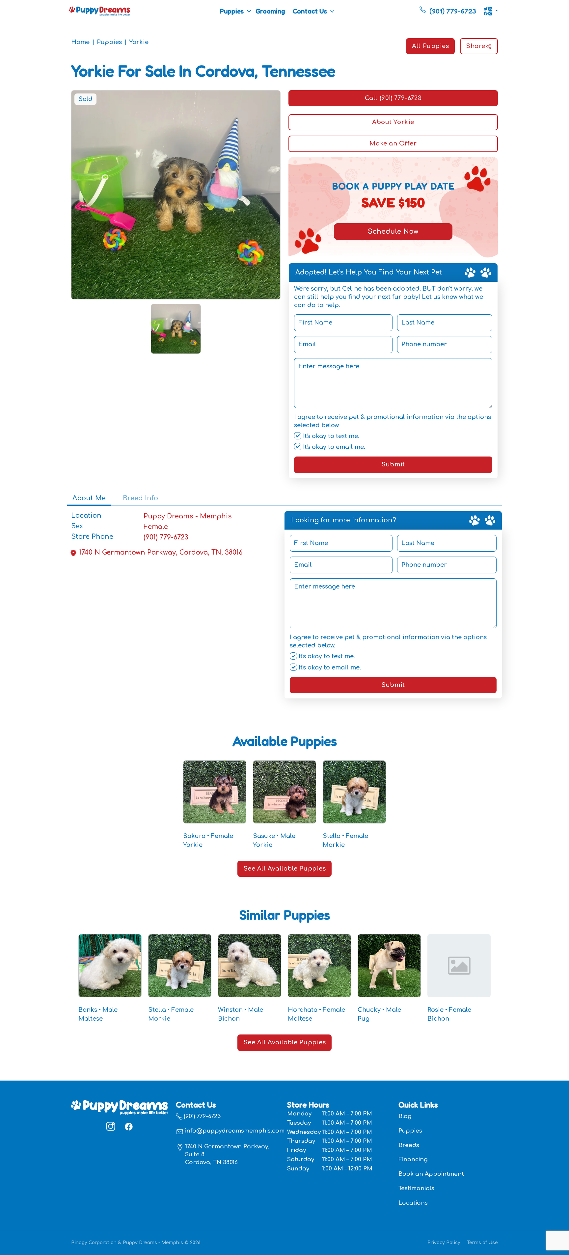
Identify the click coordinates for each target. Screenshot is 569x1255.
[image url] (99, 10)
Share (475, 46)
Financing (413, 1159)
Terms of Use (482, 1242)
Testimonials (416, 1188)
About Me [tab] (89, 498)
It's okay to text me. (330, 436)
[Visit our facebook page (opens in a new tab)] (128, 1126)
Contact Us (310, 11)
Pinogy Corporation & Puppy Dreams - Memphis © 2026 (136, 1242)
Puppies (232, 11)
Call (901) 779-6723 (393, 98)
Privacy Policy (443, 1242)
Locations (413, 1203)
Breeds (408, 1145)
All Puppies (430, 46)
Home (80, 42)
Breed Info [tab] (140, 498)
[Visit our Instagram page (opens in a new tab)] (110, 1126)
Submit (393, 464)
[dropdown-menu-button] (249, 11)
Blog (405, 1116)
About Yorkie (393, 122)
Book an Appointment (431, 1174)
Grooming (270, 11)
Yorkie (139, 42)
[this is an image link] (119, 1107)
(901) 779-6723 (166, 537)
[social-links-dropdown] (490, 11)
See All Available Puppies (284, 868)
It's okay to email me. (333, 447)
